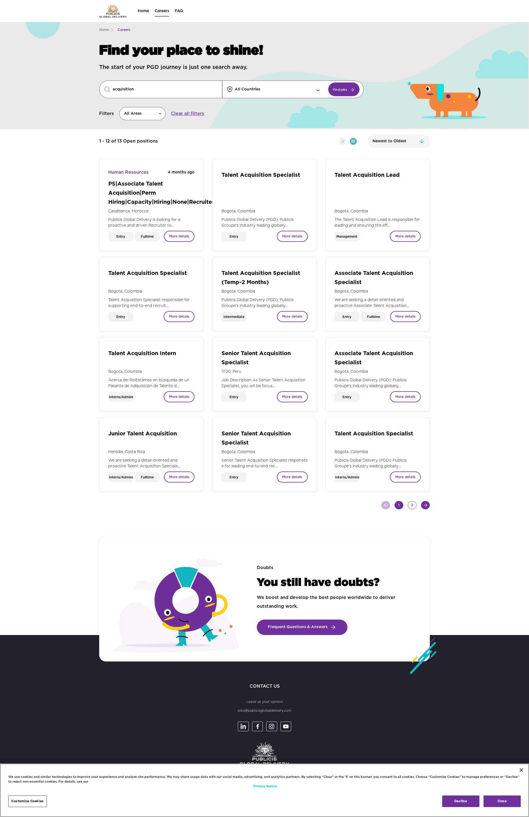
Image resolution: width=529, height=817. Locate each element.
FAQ (179, 11)
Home (143, 11)
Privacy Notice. (265, 786)
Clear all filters (187, 113)
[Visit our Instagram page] (271, 726)
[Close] (521, 770)
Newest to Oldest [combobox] (389, 141)
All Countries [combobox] (247, 89)
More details (179, 236)
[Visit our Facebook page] (257, 726)
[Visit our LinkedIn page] (243, 726)
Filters (106, 113)
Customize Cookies (27, 801)
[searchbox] (167, 89)
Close (502, 801)
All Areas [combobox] (133, 114)
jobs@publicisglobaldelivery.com (264, 710)
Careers (162, 11)
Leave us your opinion (265, 701)
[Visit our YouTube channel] (286, 726)
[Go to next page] (425, 505)
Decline (460, 801)
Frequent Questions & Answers (298, 627)
